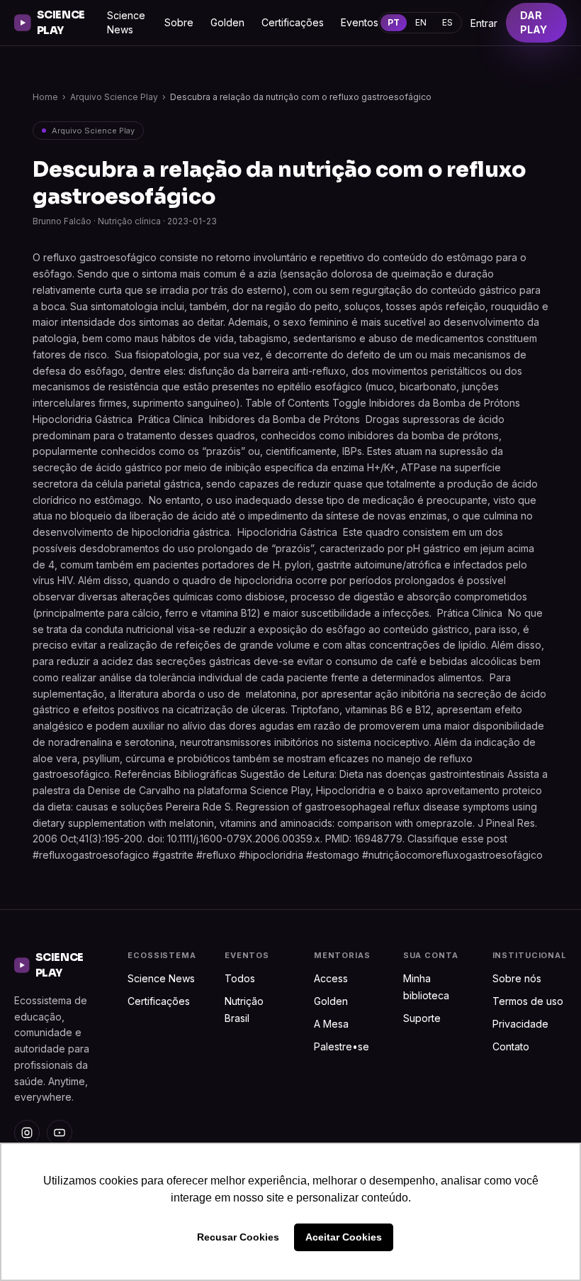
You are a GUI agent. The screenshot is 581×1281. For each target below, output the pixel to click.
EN (421, 22)
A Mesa (331, 1024)
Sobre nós (516, 978)
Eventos (359, 22)
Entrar (483, 23)
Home (45, 97)
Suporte (422, 1018)
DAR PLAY (533, 22)
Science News (126, 22)
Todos (240, 978)
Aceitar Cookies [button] (343, 1237)
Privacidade (520, 1024)
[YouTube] (59, 1132)
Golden (227, 22)
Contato (510, 1046)
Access (331, 978)
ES (447, 22)
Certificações (292, 22)
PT (394, 22)
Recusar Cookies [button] (238, 1237)
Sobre (178, 22)
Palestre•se (341, 1046)
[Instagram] (27, 1132)
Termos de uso (527, 1001)
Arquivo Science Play (114, 97)
